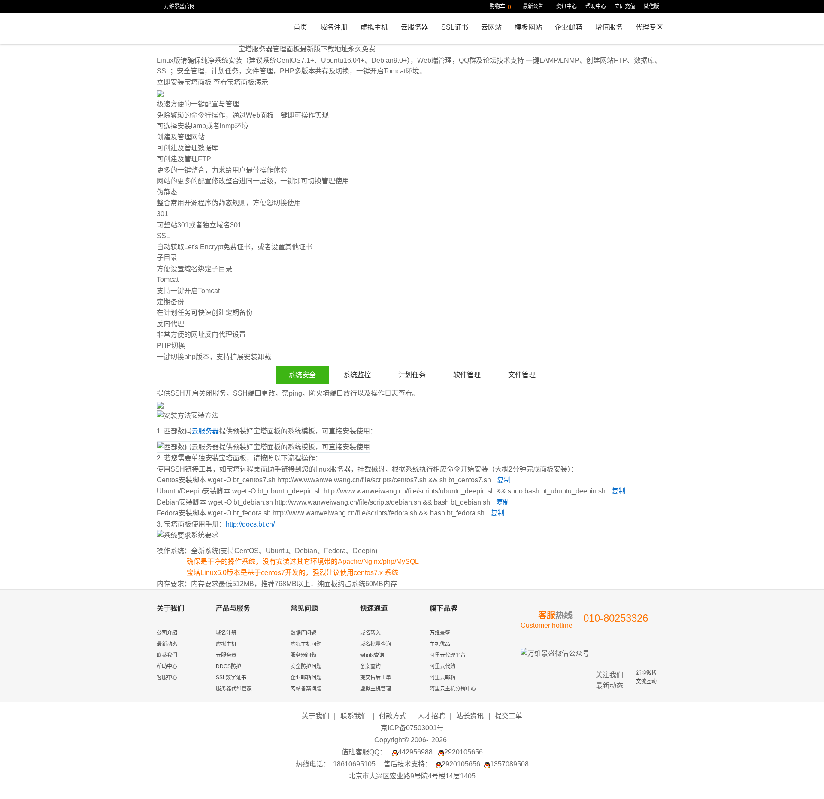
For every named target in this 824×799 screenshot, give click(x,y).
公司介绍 (167, 633)
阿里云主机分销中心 (453, 689)
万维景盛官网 (179, 6)
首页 (300, 27)
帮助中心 (595, 6)
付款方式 (392, 716)
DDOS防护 (228, 666)
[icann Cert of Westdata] (368, 788)
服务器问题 (303, 655)
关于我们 (315, 716)
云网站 (491, 27)
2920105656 (463, 752)
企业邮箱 (568, 27)
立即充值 (625, 6)
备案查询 (370, 666)
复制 (504, 480)
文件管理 (522, 374)
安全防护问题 (306, 666)
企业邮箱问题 (306, 678)
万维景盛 (440, 633)
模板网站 (528, 27)
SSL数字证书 (231, 678)
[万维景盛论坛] (455, 788)
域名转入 (370, 633)
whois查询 (372, 655)
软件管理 (467, 374)
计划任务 (412, 374)
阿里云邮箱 (442, 678)
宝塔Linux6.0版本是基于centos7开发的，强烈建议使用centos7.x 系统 (292, 572)
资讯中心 (566, 6)
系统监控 (357, 374)
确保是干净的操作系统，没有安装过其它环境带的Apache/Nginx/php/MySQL (303, 561)
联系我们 (167, 655)
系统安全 (302, 374)
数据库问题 (303, 633)
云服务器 (414, 27)
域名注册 (334, 27)
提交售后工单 (375, 678)
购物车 (500, 6)
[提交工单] (441, 788)
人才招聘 (431, 716)
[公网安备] (470, 788)
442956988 (415, 752)
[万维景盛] (196, 29)
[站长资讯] (397, 788)
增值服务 (609, 27)
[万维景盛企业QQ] (426, 788)
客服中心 (167, 678)
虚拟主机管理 (375, 689)
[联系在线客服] (412, 788)
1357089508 (509, 764)
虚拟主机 (374, 27)
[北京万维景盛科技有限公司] (382, 788)
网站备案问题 (306, 689)
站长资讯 (470, 716)
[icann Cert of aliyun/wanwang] (353, 788)
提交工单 (508, 716)
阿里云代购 (442, 666)
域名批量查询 (375, 644)
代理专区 (649, 27)
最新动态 (167, 644)
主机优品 (440, 644)
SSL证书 (454, 27)
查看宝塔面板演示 (240, 82)
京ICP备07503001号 (412, 728)
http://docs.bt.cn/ (250, 524)
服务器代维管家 (234, 689)
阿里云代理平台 (448, 655)
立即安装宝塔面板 (184, 82)
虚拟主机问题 (306, 644)
